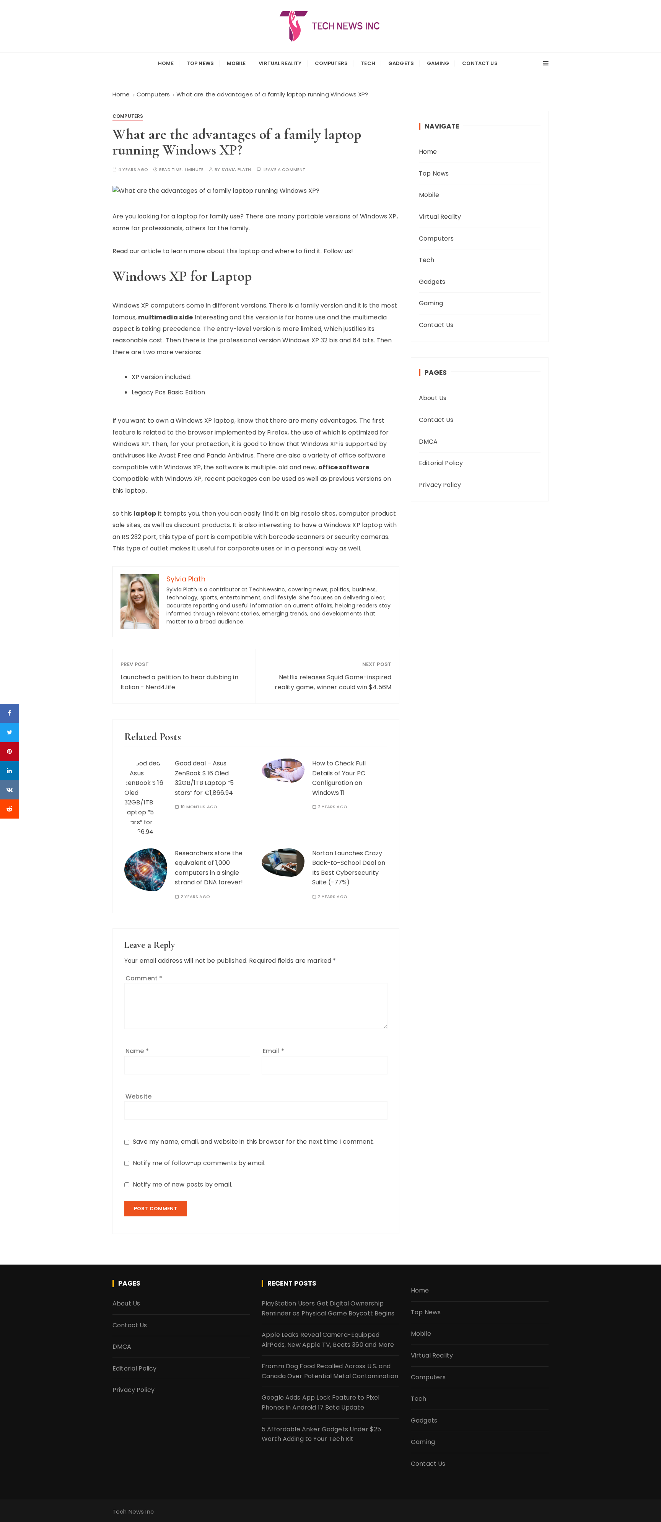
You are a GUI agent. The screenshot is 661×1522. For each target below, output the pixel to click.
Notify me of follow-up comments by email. (199, 1163)
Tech (368, 63)
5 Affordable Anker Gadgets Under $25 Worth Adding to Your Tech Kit (321, 1434)
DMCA (428, 441)
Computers (331, 63)
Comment (143, 978)
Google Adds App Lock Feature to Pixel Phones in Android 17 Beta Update (321, 1402)
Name (137, 1051)
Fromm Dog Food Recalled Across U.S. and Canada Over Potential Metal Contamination (330, 1371)
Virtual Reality (280, 63)
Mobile (236, 63)
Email (273, 1051)
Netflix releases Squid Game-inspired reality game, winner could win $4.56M (333, 682)
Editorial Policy (441, 463)
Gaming (438, 63)
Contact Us (480, 63)
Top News (200, 63)
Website (138, 1096)
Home (166, 63)
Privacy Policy (440, 484)
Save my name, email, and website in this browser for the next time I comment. (253, 1142)
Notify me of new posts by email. (182, 1184)
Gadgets (401, 63)
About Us (432, 398)
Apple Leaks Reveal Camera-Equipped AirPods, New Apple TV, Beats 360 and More (328, 1339)
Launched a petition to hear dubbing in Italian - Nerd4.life (179, 682)
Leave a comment (284, 170)
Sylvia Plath (236, 170)
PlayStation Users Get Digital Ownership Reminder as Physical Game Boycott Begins (328, 1308)
